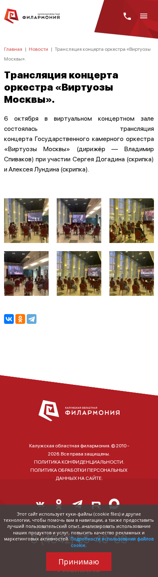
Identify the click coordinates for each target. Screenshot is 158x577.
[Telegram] (31, 319)
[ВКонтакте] (9, 319)
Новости (38, 49)
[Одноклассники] (20, 319)
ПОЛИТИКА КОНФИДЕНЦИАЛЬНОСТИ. (79, 462)
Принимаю (78, 561)
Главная (13, 49)
